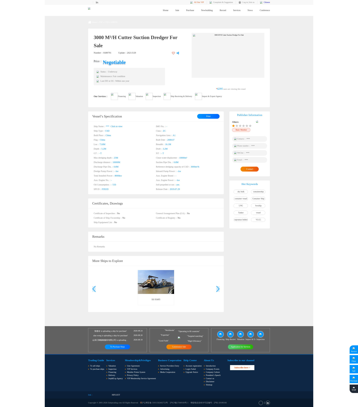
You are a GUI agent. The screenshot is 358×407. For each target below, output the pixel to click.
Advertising (164, 369)
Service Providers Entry (169, 366)
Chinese (267, 2)
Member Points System (136, 372)
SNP (101, 22)
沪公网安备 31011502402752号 (155, 403)
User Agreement (133, 366)
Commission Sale (179, 347)
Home (165, 10)
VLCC (258, 220)
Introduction (211, 366)
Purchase (190, 10)
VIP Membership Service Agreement (141, 378)
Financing (122, 96)
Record (223, 10)
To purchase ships (97, 369)
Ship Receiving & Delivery (181, 96)
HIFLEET (116, 395)
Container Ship (258, 199)
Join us (251, 2)
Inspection (157, 96)
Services (237, 10)
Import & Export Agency (212, 96)
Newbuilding (207, 10)
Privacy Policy (133, 375)
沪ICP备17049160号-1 (179, 403)
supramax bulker (241, 220)
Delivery (111, 375)
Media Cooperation (167, 372)
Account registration (194, 366)
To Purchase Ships (117, 347)
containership (258, 192)
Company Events (212, 369)
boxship (258, 206)
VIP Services (132, 369)
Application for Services (240, 347)
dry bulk (241, 192)
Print (208, 116)
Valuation (139, 96)
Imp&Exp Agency (115, 378)
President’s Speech (213, 375)
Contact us (210, 378)
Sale (177, 10)
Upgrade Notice (192, 372)
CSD (107, 22)
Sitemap (209, 385)
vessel (258, 213)
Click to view (117, 126)
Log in (245, 2)
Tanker (241, 213)
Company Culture (213, 372)
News (250, 10)
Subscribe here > (242, 367)
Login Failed (191, 369)
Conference (265, 10)
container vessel (241, 199)
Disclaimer (210, 382)
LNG (241, 206)
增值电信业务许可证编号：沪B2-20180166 (208, 403)
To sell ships (95, 366)
